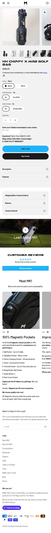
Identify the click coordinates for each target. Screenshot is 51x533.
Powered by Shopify (21, 526)
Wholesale (6, 453)
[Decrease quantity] (5, 120)
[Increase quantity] (15, 120)
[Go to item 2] (12, 54)
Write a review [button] (25, 268)
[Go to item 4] (28, 54)
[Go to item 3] (20, 54)
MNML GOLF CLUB (9, 473)
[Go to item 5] (35, 54)
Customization (7, 448)
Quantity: (5, 115)
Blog (4, 477)
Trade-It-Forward (8, 465)
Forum (4, 481)
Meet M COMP (7, 444)
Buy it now (25, 156)
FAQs (4, 461)
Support (5, 457)
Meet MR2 (6, 440)
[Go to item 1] (5, 54)
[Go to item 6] (43, 54)
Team (4, 469)
